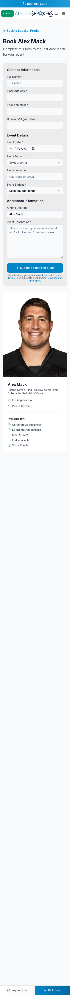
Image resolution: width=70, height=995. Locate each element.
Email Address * (17, 90)
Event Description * (19, 221)
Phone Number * (17, 104)
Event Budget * (16, 184)
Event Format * (16, 156)
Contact (7, 13)
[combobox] (35, 162)
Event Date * (15, 142)
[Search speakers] (56, 13)
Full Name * (14, 76)
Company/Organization (21, 118)
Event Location (16, 170)
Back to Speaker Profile (23, 30)
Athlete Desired (17, 207)
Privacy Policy (49, 275)
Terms (11, 278)
